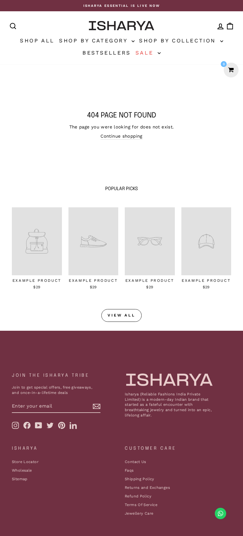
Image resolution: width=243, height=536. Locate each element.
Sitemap (20, 479)
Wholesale (22, 470)
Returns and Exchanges (147, 487)
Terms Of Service (141, 504)
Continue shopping (121, 136)
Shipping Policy (139, 479)
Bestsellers (106, 53)
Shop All (37, 40)
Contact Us (135, 461)
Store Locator (25, 461)
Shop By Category (94, 40)
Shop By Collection (178, 40)
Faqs (129, 470)
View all (121, 315)
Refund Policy (138, 496)
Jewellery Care (139, 513)
